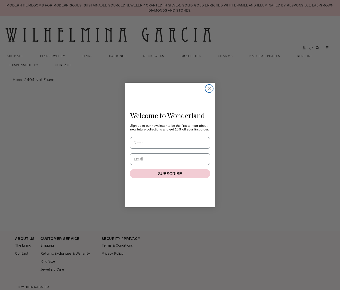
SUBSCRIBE (170, 173)
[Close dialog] (209, 89)
